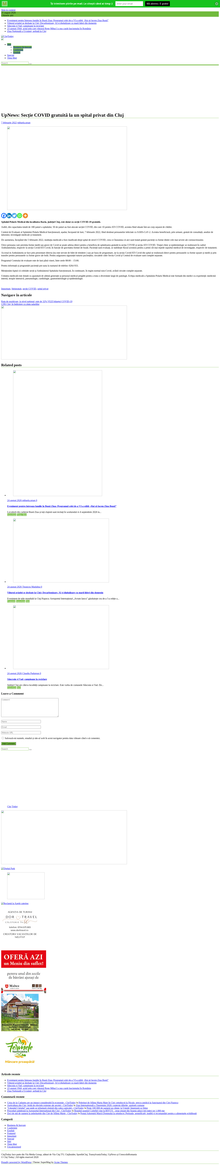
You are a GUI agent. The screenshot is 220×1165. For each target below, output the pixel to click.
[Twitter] (14, 215)
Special (10, 55)
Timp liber (12, 58)
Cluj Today (12, 806)
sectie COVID (29, 288)
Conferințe (18, 50)
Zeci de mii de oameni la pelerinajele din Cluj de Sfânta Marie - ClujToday (42, 1113)
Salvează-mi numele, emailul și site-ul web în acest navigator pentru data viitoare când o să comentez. (52, 738)
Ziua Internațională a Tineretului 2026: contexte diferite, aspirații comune (110, 1105)
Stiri (9, 44)
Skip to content (8, 10)
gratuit (18, 288)
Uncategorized (14, 1147)
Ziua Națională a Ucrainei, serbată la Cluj (26, 31)
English (16, 52)
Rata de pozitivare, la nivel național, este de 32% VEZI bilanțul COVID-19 (36, 301)
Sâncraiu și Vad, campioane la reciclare (25, 26)
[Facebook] (3, 215)
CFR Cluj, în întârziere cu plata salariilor (20, 304)
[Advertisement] (110, 88)
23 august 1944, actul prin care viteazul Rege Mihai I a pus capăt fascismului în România (49, 28)
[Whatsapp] (19, 215)
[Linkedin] (9, 215)
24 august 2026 (14, 500)
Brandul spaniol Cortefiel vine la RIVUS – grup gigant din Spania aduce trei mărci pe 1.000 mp (119, 1110)
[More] (25, 215)
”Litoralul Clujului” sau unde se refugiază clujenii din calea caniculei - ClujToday (45, 1108)
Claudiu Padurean (31, 673)
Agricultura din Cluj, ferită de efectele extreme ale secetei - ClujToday (40, 1105)
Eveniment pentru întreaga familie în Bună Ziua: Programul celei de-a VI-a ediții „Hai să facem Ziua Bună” (58, 20)
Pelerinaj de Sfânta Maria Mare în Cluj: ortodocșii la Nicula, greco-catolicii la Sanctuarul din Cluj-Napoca (128, 1102)
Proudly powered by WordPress (16, 1162)
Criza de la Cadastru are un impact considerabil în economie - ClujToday (41, 1102)
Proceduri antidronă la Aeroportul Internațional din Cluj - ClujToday (39, 1110)
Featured (11, 601)
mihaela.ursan (23, 122)
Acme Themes (61, 1162)
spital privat (42, 288)
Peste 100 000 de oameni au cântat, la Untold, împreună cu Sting (117, 1108)
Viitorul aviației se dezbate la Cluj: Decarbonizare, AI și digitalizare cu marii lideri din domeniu (52, 23)
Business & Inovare (22, 47)
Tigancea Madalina (31, 586)
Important (5, 288)
